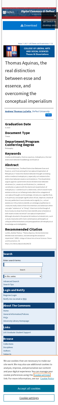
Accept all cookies (29, 388)
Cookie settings (42, 374)
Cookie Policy (47, 378)
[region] (29, 380)
